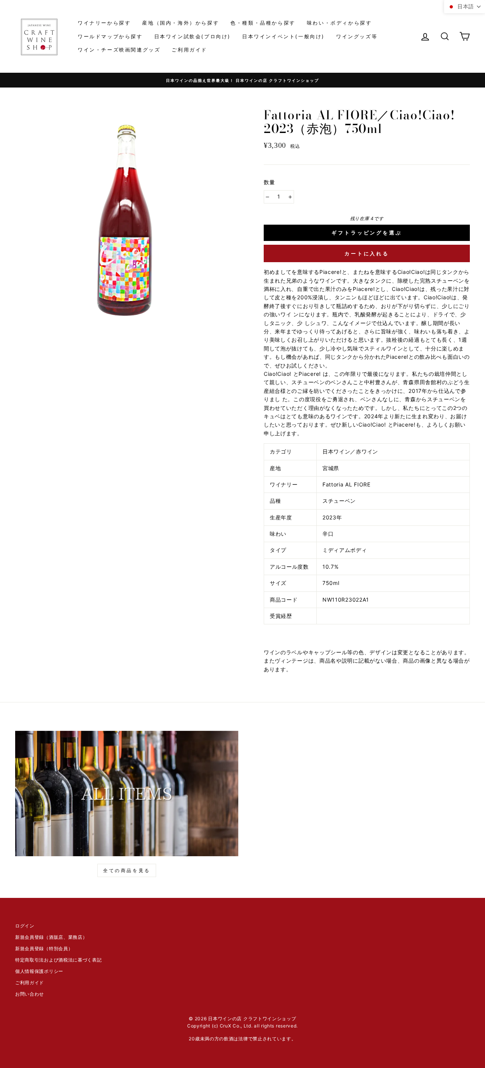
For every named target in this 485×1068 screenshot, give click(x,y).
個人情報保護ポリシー (39, 971)
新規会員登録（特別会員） (44, 948)
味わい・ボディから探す (339, 23)
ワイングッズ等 (356, 36)
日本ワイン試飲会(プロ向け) (192, 36)
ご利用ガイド (189, 50)
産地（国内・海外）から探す (180, 23)
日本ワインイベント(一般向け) (283, 36)
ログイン (24, 926)
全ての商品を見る (126, 870)
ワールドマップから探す (110, 36)
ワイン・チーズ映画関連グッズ (119, 50)
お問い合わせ (29, 994)
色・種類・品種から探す (263, 23)
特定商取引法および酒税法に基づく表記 (58, 960)
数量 (269, 182)
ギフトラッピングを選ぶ (367, 233)
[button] (464, 6)
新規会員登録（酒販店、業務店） (51, 937)
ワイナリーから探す (104, 23)
